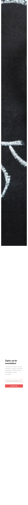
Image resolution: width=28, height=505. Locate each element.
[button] (25, 2)
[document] (14, 252)
